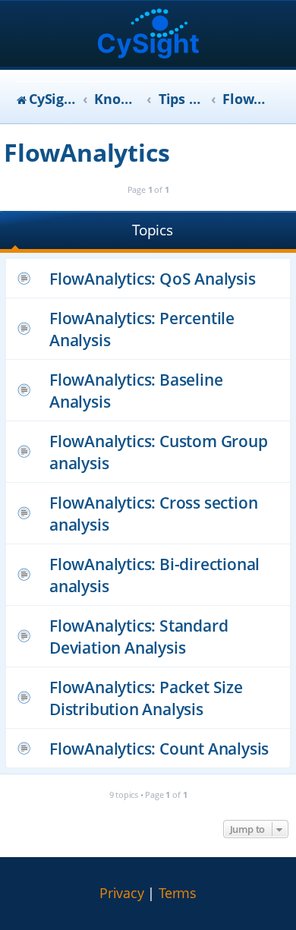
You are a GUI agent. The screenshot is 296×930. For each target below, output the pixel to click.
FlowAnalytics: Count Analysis (159, 748)
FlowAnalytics (86, 152)
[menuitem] (121, 893)
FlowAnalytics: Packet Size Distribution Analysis (146, 698)
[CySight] (148, 35)
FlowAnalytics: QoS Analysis (152, 278)
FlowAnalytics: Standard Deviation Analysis (138, 636)
